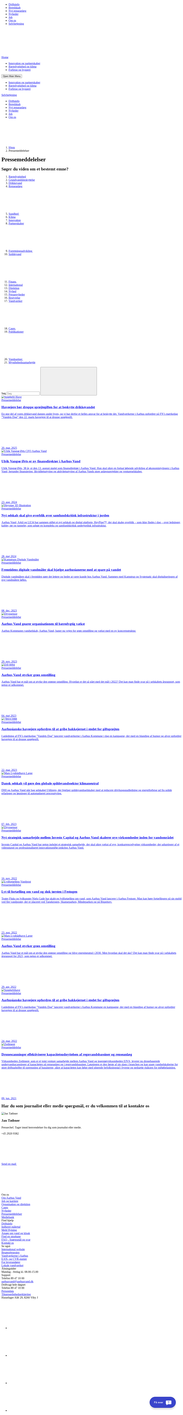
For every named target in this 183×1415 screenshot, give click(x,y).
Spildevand (15, 254)
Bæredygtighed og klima (22, 66)
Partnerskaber (16, 223)
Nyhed (12, 291)
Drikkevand (15, 183)
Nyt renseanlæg (17, 10)
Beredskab (15, 7)
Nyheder (13, 14)
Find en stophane (11, 1236)
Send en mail (9, 1163)
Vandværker (15, 300)
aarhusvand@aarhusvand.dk (17, 1281)
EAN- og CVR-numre (14, 1258)
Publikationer (16, 331)
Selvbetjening (16, 23)
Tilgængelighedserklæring (16, 1294)
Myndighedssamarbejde (22, 362)
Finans (13, 281)
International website (13, 1249)
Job (11, 17)
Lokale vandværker (12, 1265)
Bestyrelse (14, 297)
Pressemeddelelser (11, 1213)
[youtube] (35, 1410)
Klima (12, 217)
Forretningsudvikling (21, 250)
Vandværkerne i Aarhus (14, 1255)
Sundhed (14, 213)
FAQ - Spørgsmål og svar (15, 1239)
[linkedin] (35, 1327)
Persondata (7, 1291)
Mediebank (7, 1217)
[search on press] (68, 381)
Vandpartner (16, 359)
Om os (12, 20)
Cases (12, 328)
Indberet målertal (10, 1226)
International (16, 284)
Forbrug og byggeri (20, 69)
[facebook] (35, 1355)
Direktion (14, 288)
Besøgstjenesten (10, 1252)
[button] (11, 76)
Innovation (15, 220)
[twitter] (35, 1382)
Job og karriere (9, 1201)
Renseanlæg (15, 186)
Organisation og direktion (15, 1204)
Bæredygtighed (17, 176)
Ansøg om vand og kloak (15, 1233)
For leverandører (10, 1262)
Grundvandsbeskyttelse (22, 179)
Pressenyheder (17, 294)
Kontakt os (7, 1242)
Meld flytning (9, 1230)
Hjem (12, 147)
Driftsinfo (14, 4)
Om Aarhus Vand (11, 1197)
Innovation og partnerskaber (24, 63)
